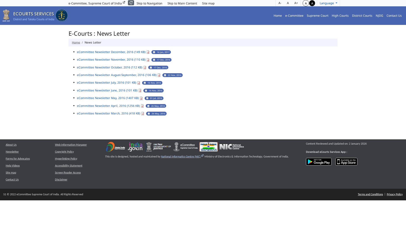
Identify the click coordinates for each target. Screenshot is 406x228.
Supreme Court (317, 16)
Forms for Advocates (18, 158)
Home (278, 16)
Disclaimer (61, 179)
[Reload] (131, 2)
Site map (208, 3)
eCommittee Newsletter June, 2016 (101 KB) (107, 90)
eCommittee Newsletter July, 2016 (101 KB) (107, 82)
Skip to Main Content (182, 3)
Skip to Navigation (149, 3)
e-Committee (294, 16)
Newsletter (12, 152)
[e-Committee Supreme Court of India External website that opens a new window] (185, 148)
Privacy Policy (395, 194)
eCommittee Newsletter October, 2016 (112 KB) (110, 67)
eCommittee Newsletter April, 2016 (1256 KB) (109, 106)
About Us (11, 145)
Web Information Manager (71, 145)
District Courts (362, 16)
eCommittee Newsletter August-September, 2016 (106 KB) (117, 75)
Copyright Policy (64, 152)
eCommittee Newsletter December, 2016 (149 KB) (111, 52)
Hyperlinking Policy (66, 158)
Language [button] (327, 3)
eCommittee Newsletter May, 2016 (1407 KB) (108, 98)
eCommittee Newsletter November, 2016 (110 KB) (111, 59)
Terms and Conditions (370, 194)
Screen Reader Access (68, 172)
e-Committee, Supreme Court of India (96, 3)
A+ (296, 3)
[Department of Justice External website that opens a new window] (158, 148)
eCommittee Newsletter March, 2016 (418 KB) (109, 113)
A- (279, 3)
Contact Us (394, 16)
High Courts (340, 16)
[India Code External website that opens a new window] (208, 148)
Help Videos (13, 165)
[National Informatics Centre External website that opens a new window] (231, 148)
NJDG (379, 16)
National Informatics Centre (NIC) (182, 156)
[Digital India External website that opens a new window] (115, 148)
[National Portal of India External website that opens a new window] (135, 148)
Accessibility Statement (68, 165)
